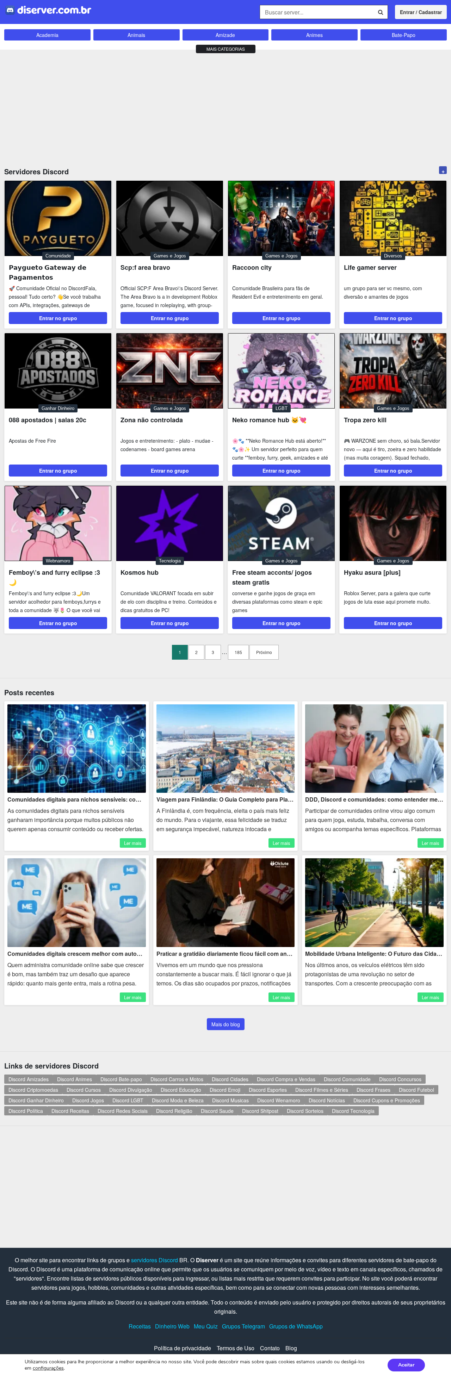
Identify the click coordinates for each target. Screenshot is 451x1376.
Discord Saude (217, 1110)
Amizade (225, 34)
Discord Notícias (327, 1100)
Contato (270, 1348)
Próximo (264, 652)
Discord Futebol (416, 1089)
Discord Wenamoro (278, 1100)
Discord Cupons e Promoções (386, 1100)
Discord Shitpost (260, 1110)
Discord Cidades (230, 1079)
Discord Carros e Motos (176, 1079)
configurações (48, 1368)
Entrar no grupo (58, 318)
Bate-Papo (403, 34)
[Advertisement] (225, 106)
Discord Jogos (88, 1100)
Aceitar (406, 1365)
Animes (314, 34)
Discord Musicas (230, 1100)
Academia (47, 34)
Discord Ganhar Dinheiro (36, 1100)
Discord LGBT (127, 1100)
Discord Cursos (84, 1089)
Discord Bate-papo (121, 1079)
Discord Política (25, 1110)
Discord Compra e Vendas (286, 1079)
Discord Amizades (28, 1079)
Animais (136, 34)
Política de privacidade (182, 1348)
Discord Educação (181, 1089)
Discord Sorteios (305, 1110)
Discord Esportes (268, 1089)
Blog (291, 1348)
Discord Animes (74, 1079)
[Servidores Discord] (48, 9)
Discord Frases (373, 1089)
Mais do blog (225, 1024)
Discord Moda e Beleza (178, 1100)
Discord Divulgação (130, 1089)
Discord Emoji (225, 1089)
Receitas (140, 1326)
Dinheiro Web (172, 1326)
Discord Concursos (400, 1079)
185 (238, 652)
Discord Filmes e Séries (321, 1089)
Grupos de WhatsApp (296, 1326)
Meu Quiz (206, 1326)
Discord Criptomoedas (33, 1089)
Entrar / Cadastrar (421, 11)
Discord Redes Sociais (123, 1110)
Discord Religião (174, 1110)
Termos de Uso (235, 1348)
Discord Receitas (70, 1110)
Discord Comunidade (347, 1079)
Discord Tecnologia (353, 1110)
